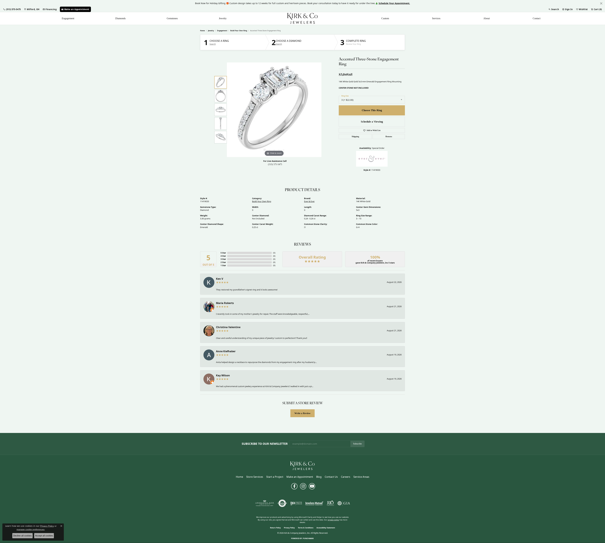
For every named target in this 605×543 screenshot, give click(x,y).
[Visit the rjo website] (330, 503)
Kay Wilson (223, 375)
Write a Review (302, 413)
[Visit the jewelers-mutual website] (314, 503)
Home (202, 30)
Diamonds (120, 18)
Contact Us (331, 477)
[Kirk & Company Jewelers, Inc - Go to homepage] (302, 465)
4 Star (223, 256)
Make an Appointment (299, 477)
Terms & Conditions (305, 527)
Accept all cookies (44, 535)
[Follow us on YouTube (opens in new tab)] (312, 486)
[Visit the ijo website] (296, 503)
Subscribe (357, 444)
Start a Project (274, 477)
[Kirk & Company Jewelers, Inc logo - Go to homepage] (302, 18)
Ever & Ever (309, 201)
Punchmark (308, 538)
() (274, 252)
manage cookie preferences (30, 529)
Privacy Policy (289, 527)
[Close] (601, 3)
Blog (319, 477)
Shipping (355, 136)
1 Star (223, 265)
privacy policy (333, 520)
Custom (385, 18)
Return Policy (275, 527)
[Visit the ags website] (264, 503)
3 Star (223, 259)
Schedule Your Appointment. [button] (394, 3)
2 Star (223, 262)
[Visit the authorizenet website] (282, 503)
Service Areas (361, 477)
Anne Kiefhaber (226, 351)
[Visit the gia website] (343, 503)
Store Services (254, 477)
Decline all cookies (22, 535)
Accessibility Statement (326, 527)
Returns (389, 136)
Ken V (219, 278)
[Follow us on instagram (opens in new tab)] (303, 486)
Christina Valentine (228, 327)
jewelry (211, 30)
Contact (536, 18)
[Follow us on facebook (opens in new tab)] (294, 486)
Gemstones (172, 18)
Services (436, 18)
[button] (12, 9)
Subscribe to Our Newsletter (265, 444)
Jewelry (223, 18)
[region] (274, 109)
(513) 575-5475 (275, 164)
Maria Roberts (225, 303)
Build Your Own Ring (238, 30)
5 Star (223, 252)
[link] (32, 9)
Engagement (68, 18)
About (486, 18)
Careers (345, 477)
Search (213, 44)
